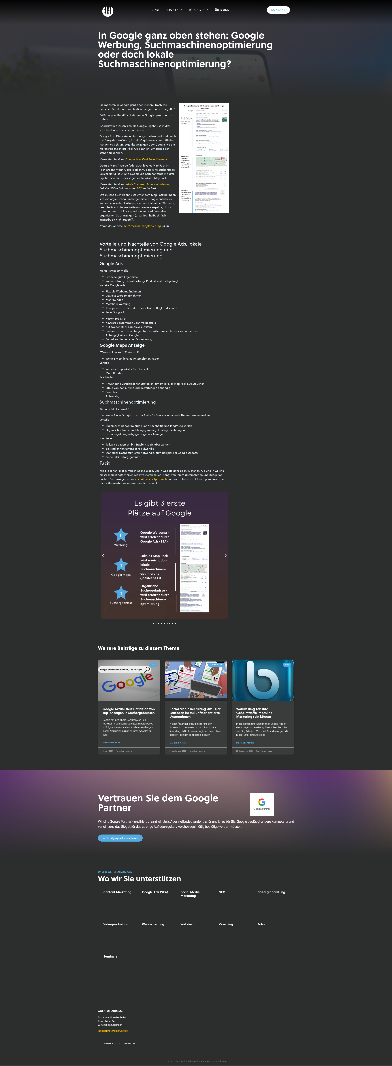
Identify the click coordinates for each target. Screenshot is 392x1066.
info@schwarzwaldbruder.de (113, 1031)
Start (155, 10)
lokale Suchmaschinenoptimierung (147, 184)
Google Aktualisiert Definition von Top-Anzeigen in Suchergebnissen (129, 710)
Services (172, 10)
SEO (139, 188)
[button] (103, 556)
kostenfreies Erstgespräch (150, 479)
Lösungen (197, 10)
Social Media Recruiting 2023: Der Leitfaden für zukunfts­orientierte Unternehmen (195, 712)
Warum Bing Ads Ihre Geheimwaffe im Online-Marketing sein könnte (255, 712)
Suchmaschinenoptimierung (142, 226)
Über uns (222, 10)
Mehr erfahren (111, 742)
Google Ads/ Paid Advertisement (146, 159)
